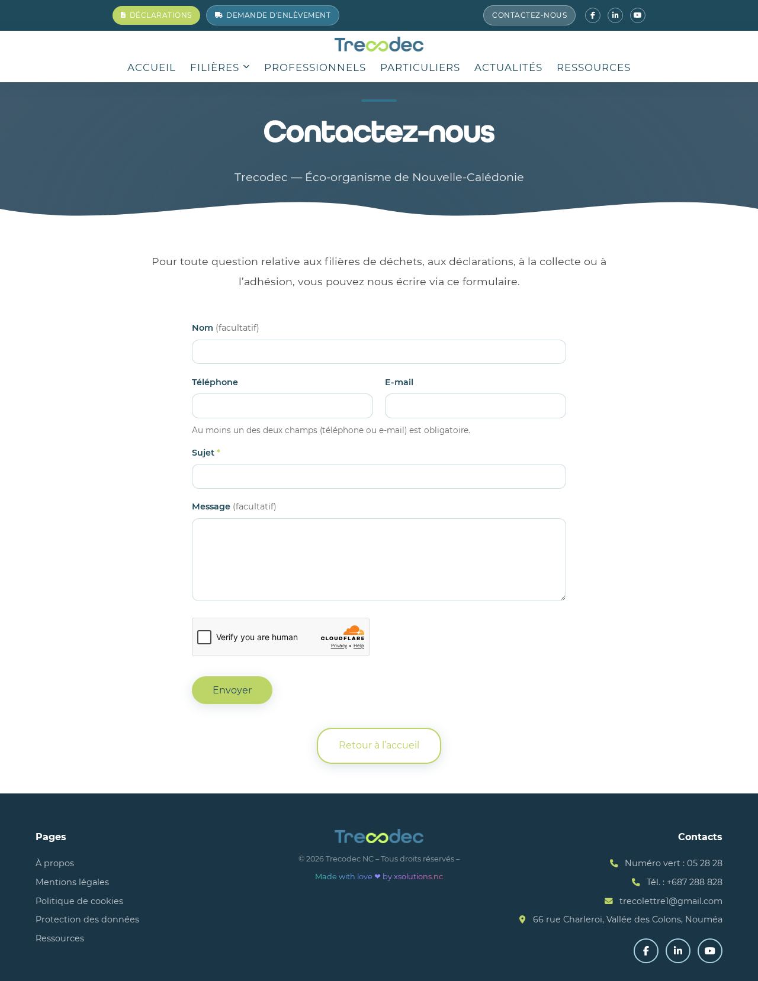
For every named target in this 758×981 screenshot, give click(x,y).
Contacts (700, 837)
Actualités (508, 67)
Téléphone (215, 382)
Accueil (151, 67)
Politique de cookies (79, 901)
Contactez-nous (529, 15)
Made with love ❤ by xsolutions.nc (379, 876)
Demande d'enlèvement (278, 15)
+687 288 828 (694, 882)
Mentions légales (72, 882)
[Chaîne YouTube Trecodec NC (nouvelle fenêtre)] (637, 15)
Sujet (206, 452)
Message (234, 506)
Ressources (594, 67)
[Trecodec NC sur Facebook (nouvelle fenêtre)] (592, 15)
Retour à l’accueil (379, 745)
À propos (55, 863)
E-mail (399, 382)
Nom (225, 327)
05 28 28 (704, 863)
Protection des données (87, 919)
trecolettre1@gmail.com (670, 901)
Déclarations (161, 15)
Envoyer (232, 690)
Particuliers (420, 67)
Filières (214, 67)
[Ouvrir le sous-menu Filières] (246, 67)
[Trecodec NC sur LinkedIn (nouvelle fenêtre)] (615, 15)
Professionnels (315, 67)
